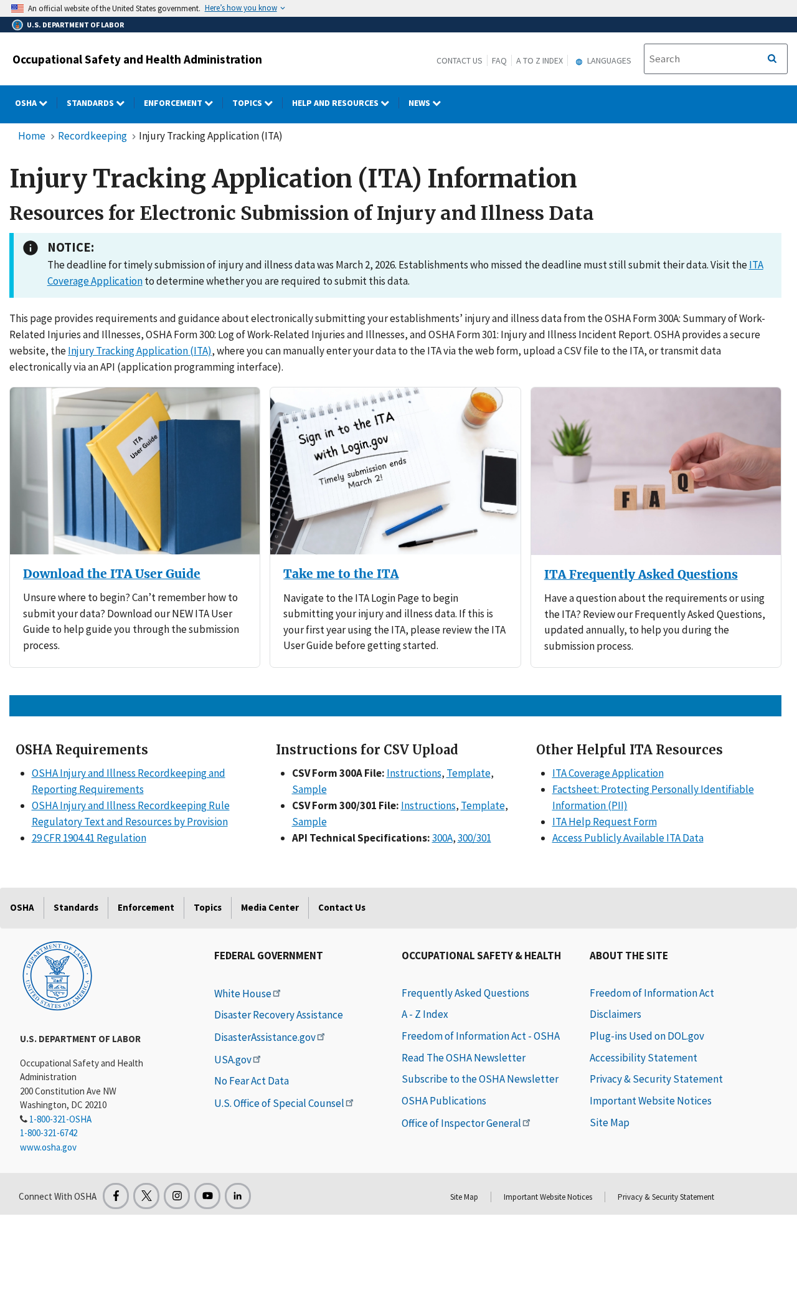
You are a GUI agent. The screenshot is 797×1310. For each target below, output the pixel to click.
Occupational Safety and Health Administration (137, 59)
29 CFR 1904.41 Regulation (89, 838)
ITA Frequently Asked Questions (641, 574)
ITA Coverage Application (608, 773)
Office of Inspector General (461, 1123)
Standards (91, 102)
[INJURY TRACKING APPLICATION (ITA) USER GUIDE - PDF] (135, 470)
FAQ (499, 60)
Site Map (610, 1122)
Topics (248, 102)
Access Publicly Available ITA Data (628, 838)
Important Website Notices (651, 1101)
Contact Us (459, 60)
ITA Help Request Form (604, 821)
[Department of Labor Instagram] (177, 1196)
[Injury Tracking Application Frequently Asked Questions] (656, 471)
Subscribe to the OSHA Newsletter (480, 1079)
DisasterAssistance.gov (265, 1037)
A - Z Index (425, 1014)
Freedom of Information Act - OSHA (481, 1036)
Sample (309, 789)
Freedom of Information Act (652, 993)
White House (242, 993)
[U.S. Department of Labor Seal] (57, 974)
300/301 (474, 838)
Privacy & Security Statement (656, 1079)
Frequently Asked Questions (465, 993)
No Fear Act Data (251, 1081)
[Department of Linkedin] (238, 1196)
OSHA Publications (444, 1101)
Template (468, 773)
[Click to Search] (772, 59)
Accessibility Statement (643, 1058)
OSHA (27, 102)
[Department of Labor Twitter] (146, 1196)
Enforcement (174, 102)
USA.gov (233, 1059)
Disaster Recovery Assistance (278, 1015)
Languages (608, 60)
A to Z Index (539, 60)
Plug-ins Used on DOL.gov (647, 1036)
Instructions (414, 773)
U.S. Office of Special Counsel (279, 1103)
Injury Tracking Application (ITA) (140, 351)
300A (442, 838)
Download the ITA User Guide (111, 574)
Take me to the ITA (340, 574)
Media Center (270, 907)
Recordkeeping (92, 136)
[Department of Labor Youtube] (207, 1196)
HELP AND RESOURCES (336, 102)
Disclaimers (615, 1014)
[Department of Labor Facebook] (116, 1196)
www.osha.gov (48, 1147)
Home (31, 136)
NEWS (420, 102)
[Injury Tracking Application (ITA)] (395, 470)
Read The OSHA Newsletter (464, 1058)
